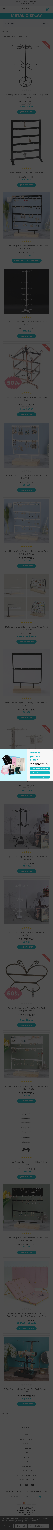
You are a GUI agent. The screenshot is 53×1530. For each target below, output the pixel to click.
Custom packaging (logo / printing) (40, 768)
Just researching (40, 777)
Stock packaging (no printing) (39, 772)
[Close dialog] (52, 750)
